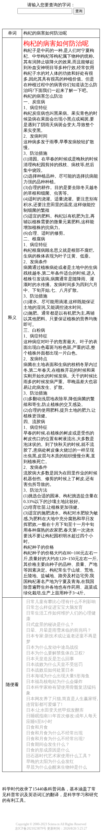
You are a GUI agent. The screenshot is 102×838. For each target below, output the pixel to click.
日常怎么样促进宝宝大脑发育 (54, 607)
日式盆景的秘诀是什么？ (50, 624)
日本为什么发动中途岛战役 (52, 647)
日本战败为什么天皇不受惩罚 (54, 664)
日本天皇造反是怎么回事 (50, 658)
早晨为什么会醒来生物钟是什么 (56, 767)
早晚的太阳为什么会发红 (50, 761)
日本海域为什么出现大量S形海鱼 (57, 675)
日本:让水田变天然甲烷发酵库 (55, 710)
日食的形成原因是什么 (48, 750)
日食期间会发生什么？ (48, 744)
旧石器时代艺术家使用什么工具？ (58, 755)
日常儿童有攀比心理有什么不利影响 (61, 601)
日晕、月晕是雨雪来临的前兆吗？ (58, 630)
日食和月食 (37, 727)
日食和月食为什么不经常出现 (54, 733)
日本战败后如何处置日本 (50, 670)
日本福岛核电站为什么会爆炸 (54, 681)
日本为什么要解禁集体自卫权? (55, 653)
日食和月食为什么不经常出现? (55, 738)
